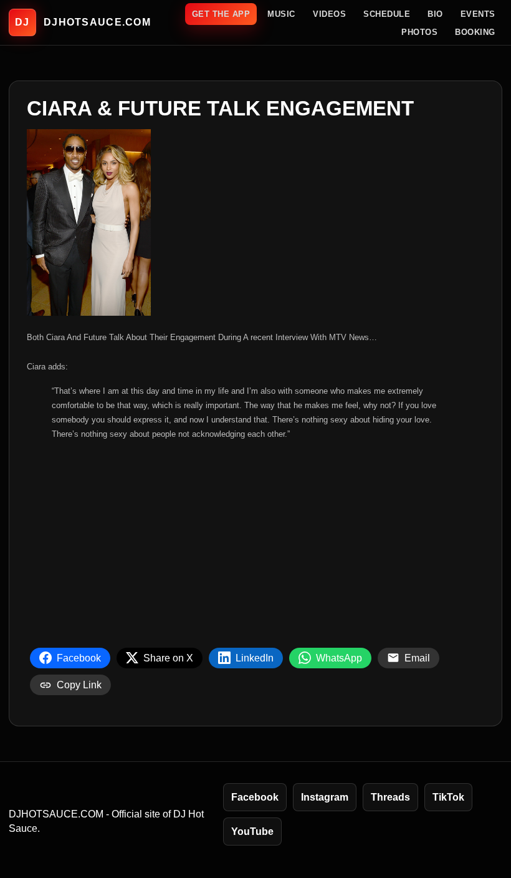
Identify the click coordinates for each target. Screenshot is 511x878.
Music (281, 14)
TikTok (448, 797)
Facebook (255, 797)
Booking (475, 32)
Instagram (324, 797)
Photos (419, 32)
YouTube (252, 831)
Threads (390, 797)
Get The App (221, 14)
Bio (435, 14)
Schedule (386, 14)
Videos (329, 14)
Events (478, 14)
